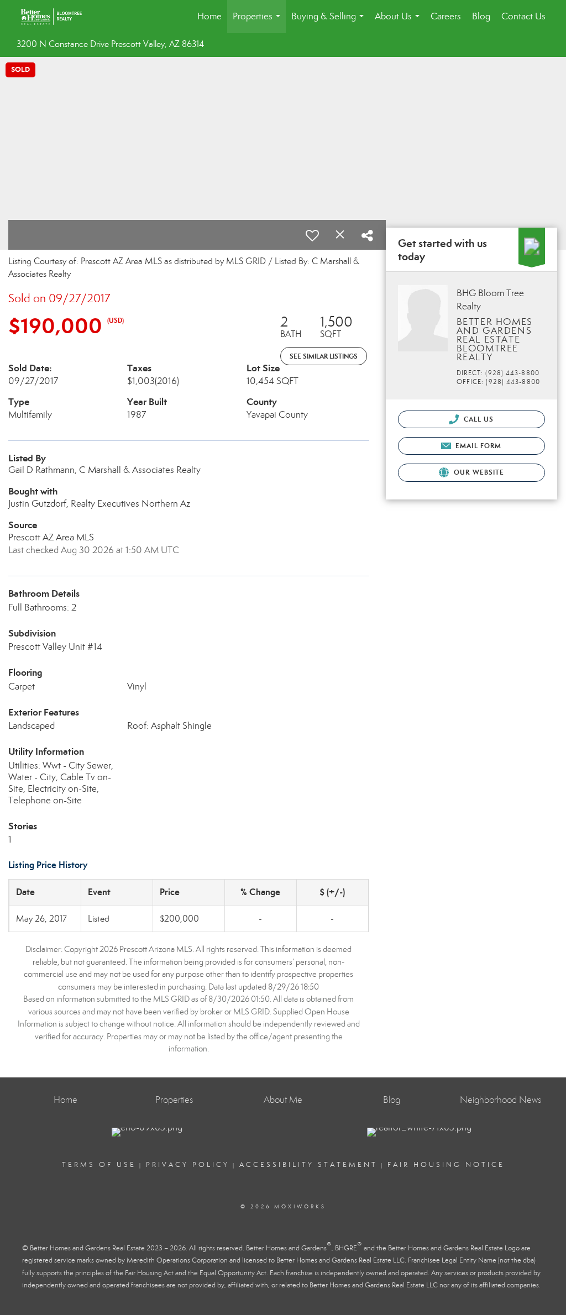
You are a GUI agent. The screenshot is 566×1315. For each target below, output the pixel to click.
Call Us (478, 419)
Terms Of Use (99, 1164)
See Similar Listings (324, 356)
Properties (259, 21)
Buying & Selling (329, 21)
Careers (446, 16)
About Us (399, 21)
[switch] (312, 235)
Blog (481, 16)
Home (209, 16)
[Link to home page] (56, 16)
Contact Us (523, 16)
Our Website (478, 472)
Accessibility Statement (308, 1164)
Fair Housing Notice (446, 1164)
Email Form (477, 445)
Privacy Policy (187, 1164)
